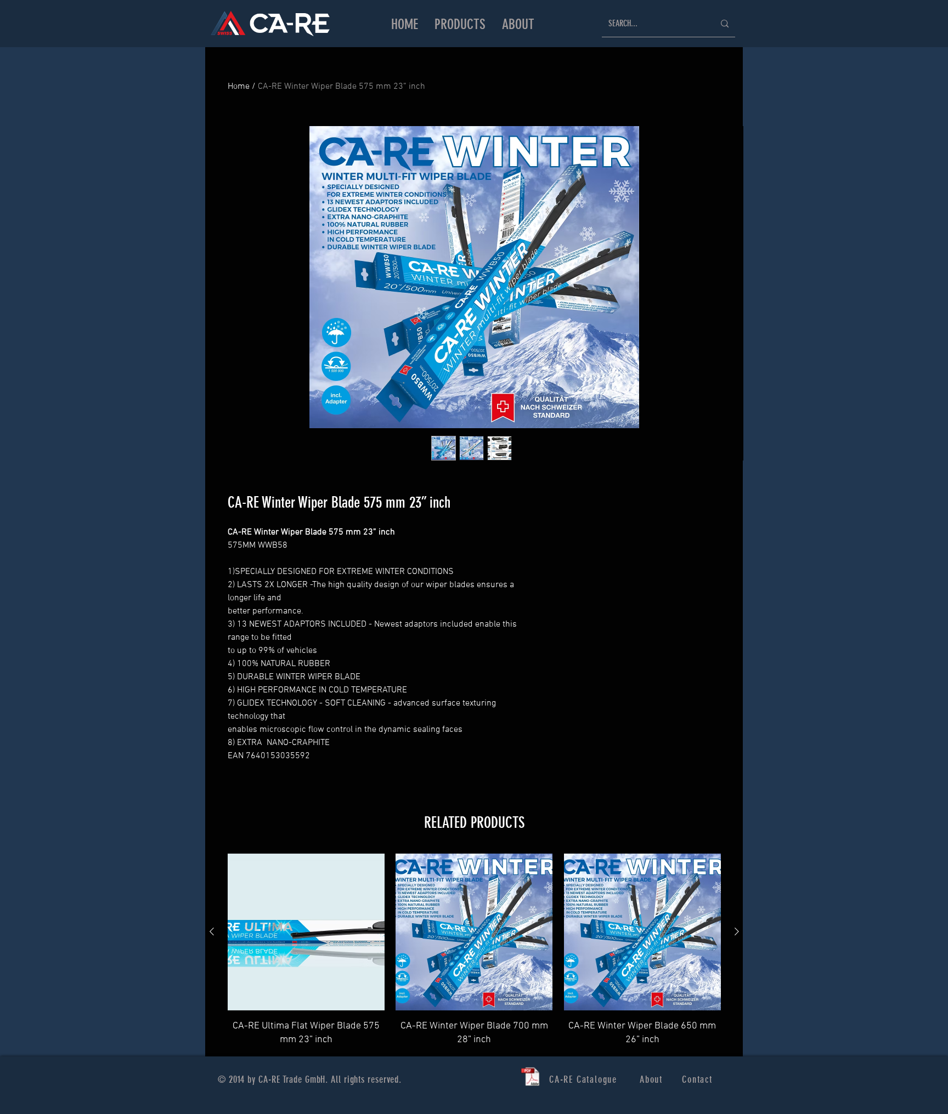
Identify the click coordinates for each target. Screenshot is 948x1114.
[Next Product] (736, 931)
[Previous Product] (211, 931)
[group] (474, 950)
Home (239, 86)
